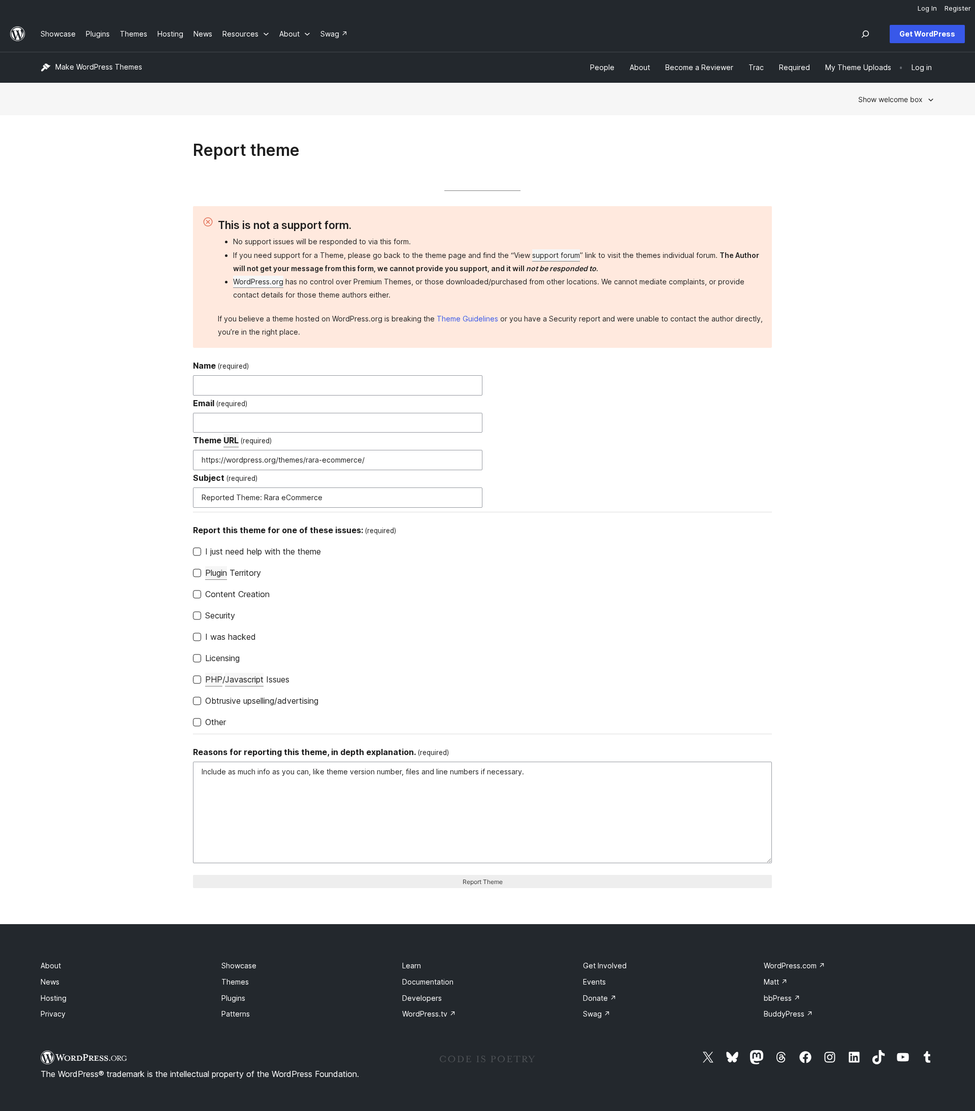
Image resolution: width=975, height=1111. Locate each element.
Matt (776, 981)
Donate (599, 998)
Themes (235, 981)
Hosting (54, 998)
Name (221, 366)
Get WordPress (927, 33)
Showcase (238, 965)
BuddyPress (788, 1013)
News (50, 981)
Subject (225, 478)
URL (231, 440)
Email (220, 403)
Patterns (235, 1013)
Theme (232, 440)
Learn (411, 965)
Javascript (244, 679)
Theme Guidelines (467, 318)
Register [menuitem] (958, 8)
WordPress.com (794, 965)
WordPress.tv (429, 1013)
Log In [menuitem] (927, 8)
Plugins (233, 998)
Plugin (216, 573)
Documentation (427, 981)
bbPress (782, 998)
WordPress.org (258, 281)
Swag (596, 1013)
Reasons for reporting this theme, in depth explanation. (321, 752)
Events (594, 981)
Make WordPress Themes (98, 66)
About (51, 965)
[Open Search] (865, 34)
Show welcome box (890, 99)
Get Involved (605, 965)
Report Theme (483, 882)
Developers (422, 998)
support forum (556, 255)
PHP (213, 679)
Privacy (53, 1013)
